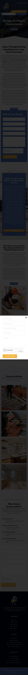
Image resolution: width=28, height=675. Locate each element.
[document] (14, 337)
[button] (26, 317)
